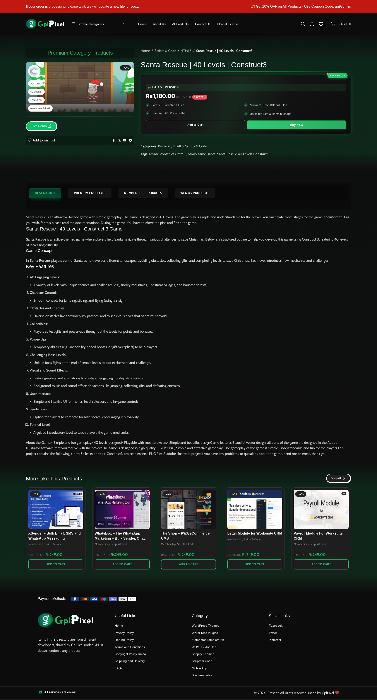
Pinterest (275, 640)
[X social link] (119, 140)
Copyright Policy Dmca (130, 654)
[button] (55, 564)
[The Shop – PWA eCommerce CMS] (188, 509)
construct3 (168, 154)
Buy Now (296, 125)
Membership (35, 544)
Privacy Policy (124, 633)
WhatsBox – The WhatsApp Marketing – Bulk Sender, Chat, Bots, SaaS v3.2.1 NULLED (120, 538)
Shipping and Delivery (130, 661)
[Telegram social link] (130, 140)
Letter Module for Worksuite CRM (254, 533)
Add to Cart (195, 124)
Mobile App (199, 668)
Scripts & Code (165, 51)
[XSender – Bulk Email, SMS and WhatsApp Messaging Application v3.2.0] (55, 509)
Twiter (273, 633)
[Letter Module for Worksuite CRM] (254, 509)
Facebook (276, 625)
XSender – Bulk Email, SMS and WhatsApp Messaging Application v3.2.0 (54, 538)
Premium (164, 146)
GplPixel (77, 645)
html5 (181, 154)
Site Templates (202, 675)
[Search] (303, 24)
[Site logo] (45, 24)
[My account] (312, 24)
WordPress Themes (205, 625)
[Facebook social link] (113, 140)
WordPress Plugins (205, 633)
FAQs (118, 668)
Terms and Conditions (130, 647)
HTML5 (186, 51)
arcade (154, 154)
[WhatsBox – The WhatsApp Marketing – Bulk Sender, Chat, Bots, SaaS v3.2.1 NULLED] (122, 509)
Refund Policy (124, 640)
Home (145, 51)
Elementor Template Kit (208, 640)
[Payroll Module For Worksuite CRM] (321, 509)
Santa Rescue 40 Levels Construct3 (243, 154)
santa (211, 154)
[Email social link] (125, 140)
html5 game (197, 154)
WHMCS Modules (204, 647)
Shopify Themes (203, 654)
